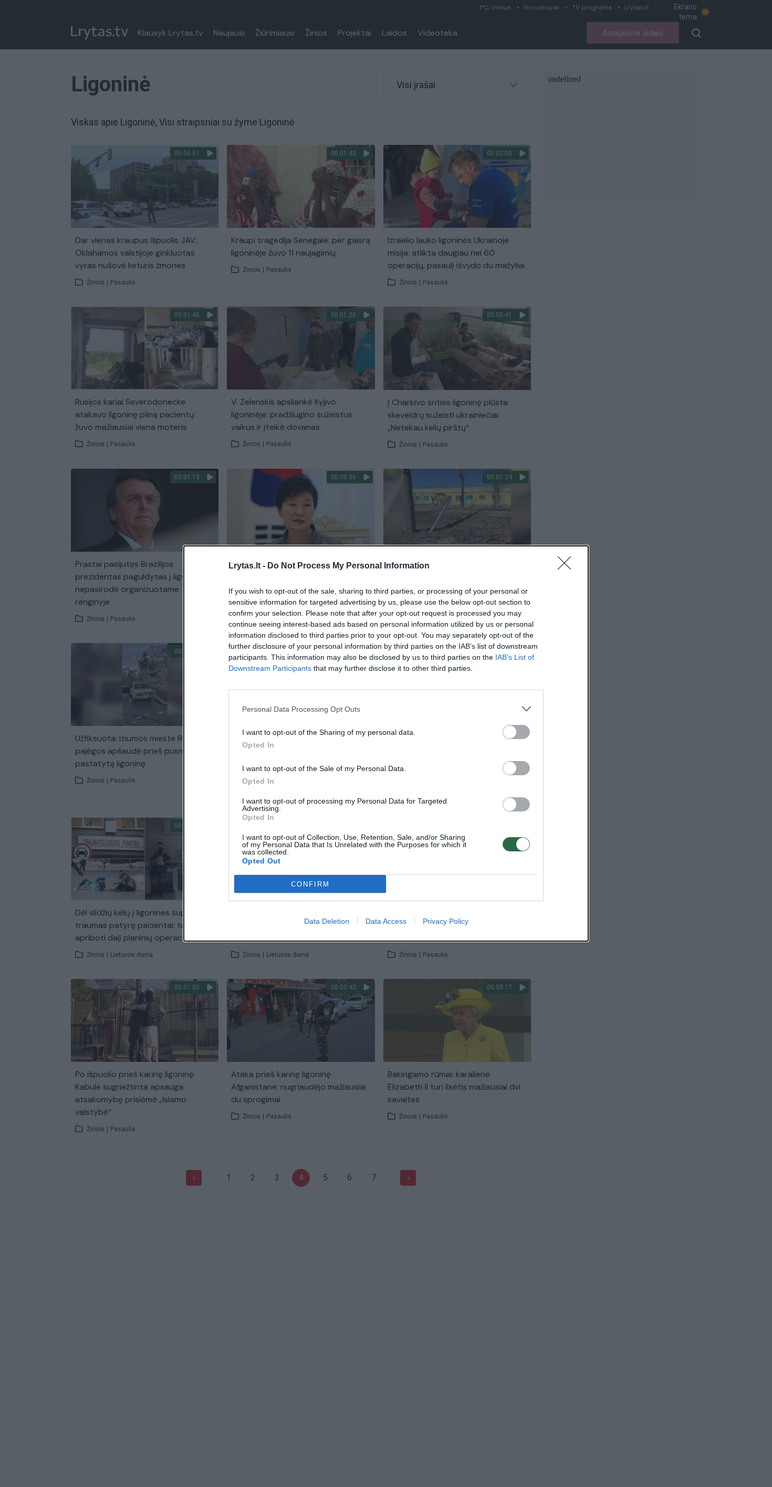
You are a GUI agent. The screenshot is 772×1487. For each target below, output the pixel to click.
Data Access (386, 921)
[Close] (568, 566)
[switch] (516, 732)
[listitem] (386, 708)
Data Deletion (326, 921)
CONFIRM (310, 884)
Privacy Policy (445, 921)
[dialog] (386, 743)
